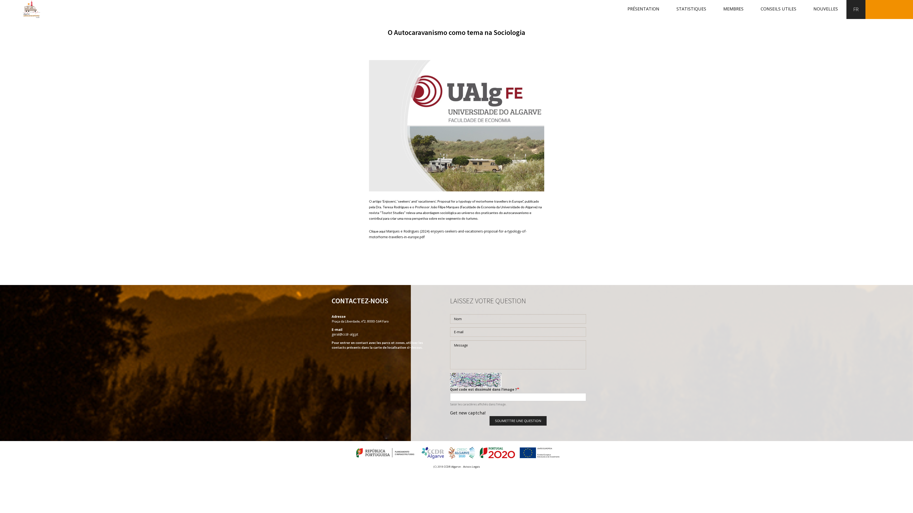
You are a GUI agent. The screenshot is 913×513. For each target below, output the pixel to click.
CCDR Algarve (452, 466)
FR (856, 9)
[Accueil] (31, 9)
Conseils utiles (778, 9)
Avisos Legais (471, 466)
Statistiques (691, 9)
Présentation (643, 9)
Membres (733, 9)
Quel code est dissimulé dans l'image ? (483, 389)
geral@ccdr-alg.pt (345, 334)
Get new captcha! (468, 413)
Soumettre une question (518, 420)
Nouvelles (825, 9)
